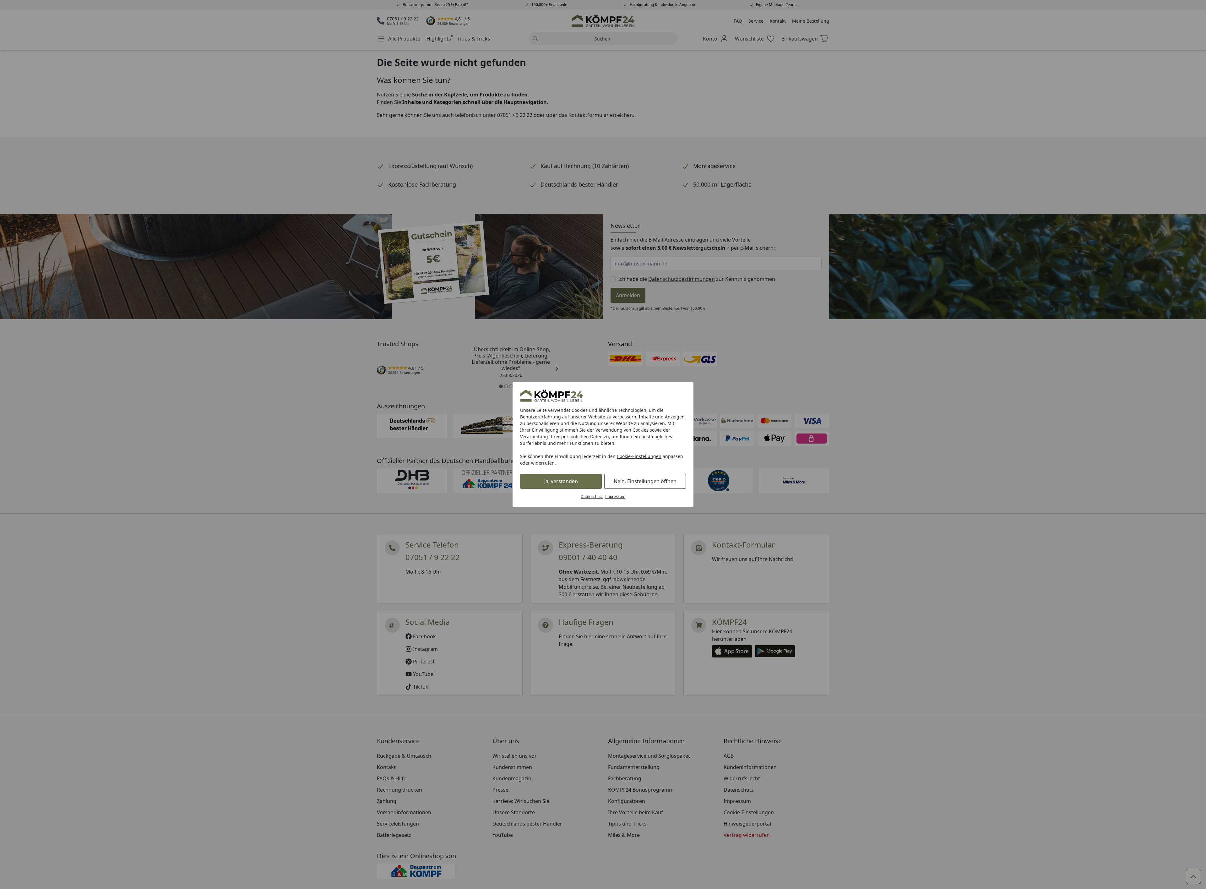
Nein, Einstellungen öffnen (645, 481)
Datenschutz (592, 496)
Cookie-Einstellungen (639, 456)
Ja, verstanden (561, 481)
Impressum (615, 496)
